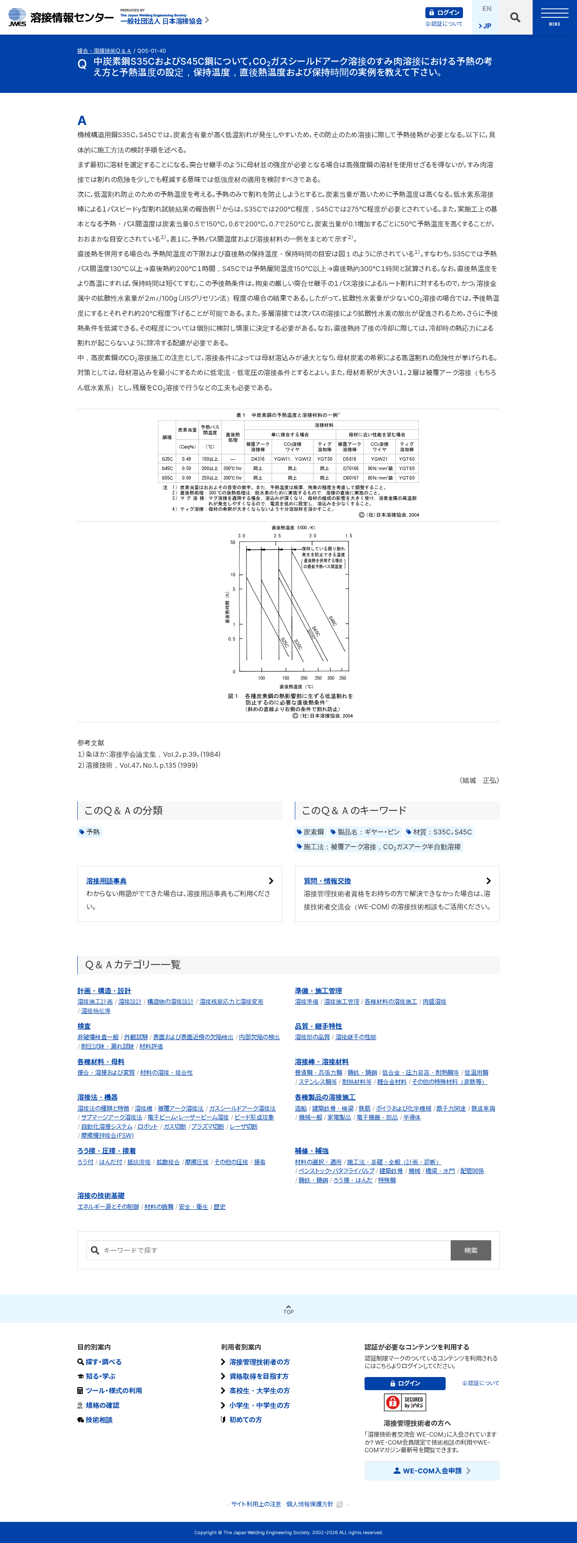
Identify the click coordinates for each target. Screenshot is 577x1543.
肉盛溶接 (434, 1001)
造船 (301, 1108)
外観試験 (136, 1036)
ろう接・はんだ (353, 1180)
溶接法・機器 (97, 1097)
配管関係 (472, 1170)
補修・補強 (312, 1150)
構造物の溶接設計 (170, 1001)
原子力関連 (451, 1108)
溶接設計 (130, 1001)
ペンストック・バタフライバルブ (336, 1170)
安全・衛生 (193, 1206)
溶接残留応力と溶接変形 (231, 1001)
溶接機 (143, 1108)
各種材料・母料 (101, 1061)
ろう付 (85, 1161)
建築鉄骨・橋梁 (333, 1108)
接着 (260, 1161)
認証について (447, 24)
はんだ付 (110, 1161)
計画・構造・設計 (104, 990)
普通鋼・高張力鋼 (318, 1072)
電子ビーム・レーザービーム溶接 (188, 1117)
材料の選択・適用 (318, 1161)
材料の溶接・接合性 (166, 1072)
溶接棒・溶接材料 (322, 1061)
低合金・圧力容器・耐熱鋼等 (420, 1072)
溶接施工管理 (341, 1001)
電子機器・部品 (377, 1117)
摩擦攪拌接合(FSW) (107, 1135)
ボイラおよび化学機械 (403, 1108)
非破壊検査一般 (98, 1036)
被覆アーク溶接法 (181, 1108)
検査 (84, 1026)
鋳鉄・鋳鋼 (362, 1072)
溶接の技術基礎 (101, 1195)
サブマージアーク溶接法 (111, 1117)
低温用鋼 (476, 1072)
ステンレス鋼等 (318, 1081)
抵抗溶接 (139, 1161)
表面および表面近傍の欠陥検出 (193, 1036)
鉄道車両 (483, 1108)
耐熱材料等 (357, 1081)
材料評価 (151, 1046)
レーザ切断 (244, 1126)
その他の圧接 (231, 1161)
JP (487, 26)
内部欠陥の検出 (259, 1036)
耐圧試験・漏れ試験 (107, 1046)
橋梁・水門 (440, 1170)
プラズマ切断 (207, 1126)
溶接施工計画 (95, 1001)
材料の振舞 (159, 1206)
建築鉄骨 (391, 1170)
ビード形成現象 (254, 1117)
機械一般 (310, 1117)
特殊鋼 (387, 1180)
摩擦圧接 (197, 1161)
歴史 (220, 1206)
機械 (414, 1170)
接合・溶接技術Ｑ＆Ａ (104, 51)
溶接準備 (306, 1001)
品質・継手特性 (318, 1026)
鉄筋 (364, 1108)
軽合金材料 (392, 1081)
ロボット (147, 1126)
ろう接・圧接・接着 (106, 1150)
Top (288, 1312)
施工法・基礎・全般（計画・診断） (394, 1161)
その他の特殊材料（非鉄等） (449, 1081)
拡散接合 (168, 1161)
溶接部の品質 (312, 1036)
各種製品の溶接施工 (325, 1097)
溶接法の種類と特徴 (103, 1108)
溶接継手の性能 (355, 1036)
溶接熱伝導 (96, 1010)
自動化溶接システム (106, 1126)
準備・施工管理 (318, 990)
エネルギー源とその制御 (108, 1206)
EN (487, 8)
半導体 (412, 1117)
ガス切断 (174, 1126)
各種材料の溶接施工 (391, 1001)
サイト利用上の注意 (256, 1504)
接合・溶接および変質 (106, 1072)
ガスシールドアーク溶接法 (242, 1108)
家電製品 (339, 1117)
